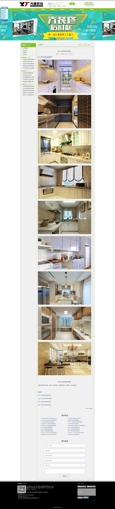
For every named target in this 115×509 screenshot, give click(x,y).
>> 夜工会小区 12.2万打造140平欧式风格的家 (48, 432)
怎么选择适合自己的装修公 (28, 79)
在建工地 (62, 9)
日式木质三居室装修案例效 (28, 63)
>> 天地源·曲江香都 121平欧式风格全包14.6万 (48, 418)
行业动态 (82, 9)
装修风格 (72, 9)
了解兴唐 (91, 9)
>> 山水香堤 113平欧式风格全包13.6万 (74, 418)
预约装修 (43, 9)
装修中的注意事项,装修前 (28, 72)
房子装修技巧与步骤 (27, 75)
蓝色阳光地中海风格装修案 (28, 65)
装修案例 (53, 9)
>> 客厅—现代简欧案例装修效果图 (73, 429)
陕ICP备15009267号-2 (57, 507)
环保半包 (64, 6)
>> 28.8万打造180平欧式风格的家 (73, 434)
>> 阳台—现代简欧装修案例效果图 (46, 427)
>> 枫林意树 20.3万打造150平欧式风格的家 (48, 434)
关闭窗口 (91, 408)
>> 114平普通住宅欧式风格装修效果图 (47, 421)
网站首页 (23, 9)
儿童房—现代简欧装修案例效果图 (46, 56)
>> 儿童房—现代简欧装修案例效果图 (46, 430)
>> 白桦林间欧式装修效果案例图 (73, 420)
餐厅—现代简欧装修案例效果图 (46, 57)
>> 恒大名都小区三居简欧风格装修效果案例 (48, 425)
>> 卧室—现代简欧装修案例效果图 (46, 429)
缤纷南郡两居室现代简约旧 (28, 86)
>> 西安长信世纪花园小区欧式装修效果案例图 (48, 420)
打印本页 (87, 408)
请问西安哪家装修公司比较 (28, 77)
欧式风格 (54, 6)
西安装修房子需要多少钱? (28, 81)
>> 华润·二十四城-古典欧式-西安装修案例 (74, 421)
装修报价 (33, 9)
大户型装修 (50, 6)
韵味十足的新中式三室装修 (28, 67)
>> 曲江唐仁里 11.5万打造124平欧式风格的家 (75, 432)
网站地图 (94, 500)
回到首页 (89, 44)
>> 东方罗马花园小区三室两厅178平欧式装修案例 (76, 425)
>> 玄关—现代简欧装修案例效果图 (73, 427)
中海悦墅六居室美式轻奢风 (28, 59)
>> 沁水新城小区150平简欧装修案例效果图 (48, 423)
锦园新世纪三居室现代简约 (28, 92)
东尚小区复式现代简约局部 (28, 88)
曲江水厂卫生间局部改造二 (28, 94)
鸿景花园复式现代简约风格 (28, 90)
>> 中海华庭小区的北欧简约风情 (73, 423)
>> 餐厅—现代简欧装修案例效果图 (73, 430)
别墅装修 (59, 6)
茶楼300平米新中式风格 (28, 61)
